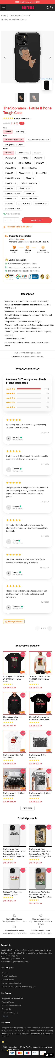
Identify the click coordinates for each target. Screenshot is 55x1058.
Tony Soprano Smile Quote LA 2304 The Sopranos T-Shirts (13, 678)
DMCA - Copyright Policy (11, 983)
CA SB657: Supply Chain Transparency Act (18, 987)
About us (5, 973)
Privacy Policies (8, 980)
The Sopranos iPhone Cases (13, 19)
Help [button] (50, 1055)
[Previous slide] (5, 57)
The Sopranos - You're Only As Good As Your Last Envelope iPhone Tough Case (40, 894)
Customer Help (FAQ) (10, 1013)
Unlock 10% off (5, 1046)
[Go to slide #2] (34, 97)
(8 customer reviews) (22, 118)
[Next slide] (50, 57)
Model (5, 149)
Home (3, 15)
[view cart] (51, 7)
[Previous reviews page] (37, 628)
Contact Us (6, 1009)
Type (5, 127)
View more (27, 808)
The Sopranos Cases (18, 15)
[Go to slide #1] (21, 97)
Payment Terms (8, 1002)
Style (5, 136)
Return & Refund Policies (11, 1006)
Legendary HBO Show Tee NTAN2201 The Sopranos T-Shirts (40, 678)
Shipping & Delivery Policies (12, 998)
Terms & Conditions (9, 976)
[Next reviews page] (49, 628)
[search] (47, 7)
